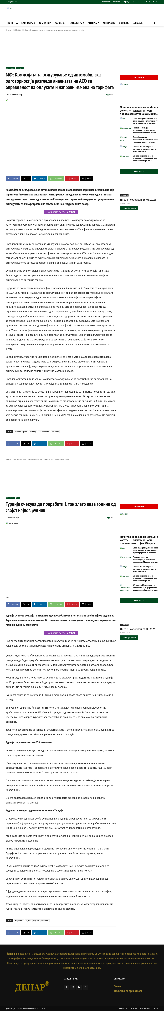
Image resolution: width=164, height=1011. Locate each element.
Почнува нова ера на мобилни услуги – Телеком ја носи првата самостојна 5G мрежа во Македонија (139, 111)
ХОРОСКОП (124, 195)
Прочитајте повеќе (129, 208)
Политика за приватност (128, 991)
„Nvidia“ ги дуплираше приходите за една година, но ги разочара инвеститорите (145, 149)
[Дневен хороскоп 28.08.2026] (139, 186)
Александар (17, 95)
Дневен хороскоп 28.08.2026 (138, 199)
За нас (117, 986)
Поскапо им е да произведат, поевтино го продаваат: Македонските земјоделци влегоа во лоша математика (145, 130)
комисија (33, 432)
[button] (155, 23)
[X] (156, 1)
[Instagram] (149, 1)
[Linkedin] (153, 1)
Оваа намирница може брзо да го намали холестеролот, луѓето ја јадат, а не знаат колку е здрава (145, 121)
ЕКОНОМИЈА (17, 30)
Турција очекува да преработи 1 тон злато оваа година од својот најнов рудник (145, 139)
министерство (44, 432)
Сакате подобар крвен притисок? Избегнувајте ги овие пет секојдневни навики (145, 158)
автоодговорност (21, 432)
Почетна (8, 30)
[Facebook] (146, 1)
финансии (55, 432)
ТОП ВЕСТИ (20, 68)
